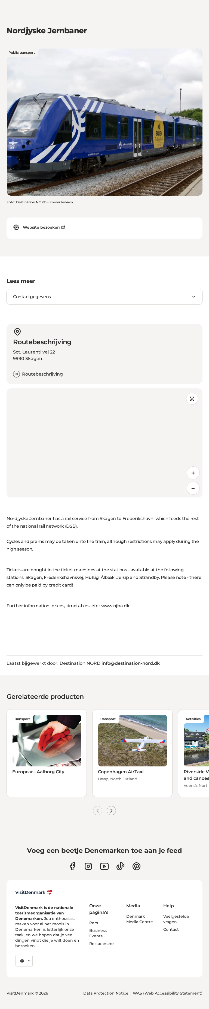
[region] (104, 442)
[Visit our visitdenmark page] (104, 866)
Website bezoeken (41, 227)
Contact (171, 929)
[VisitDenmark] (34, 892)
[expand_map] (192, 399)
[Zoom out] (193, 488)
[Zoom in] (193, 472)
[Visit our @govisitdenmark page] (120, 866)
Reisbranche (101, 943)
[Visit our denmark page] (72, 866)
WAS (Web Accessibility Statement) (167, 993)
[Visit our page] (88, 866)
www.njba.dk (116, 605)
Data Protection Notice (105, 993)
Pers (93, 922)
